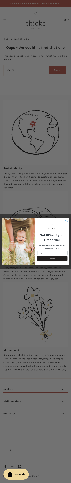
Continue (52, 258)
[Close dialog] (67, 220)
